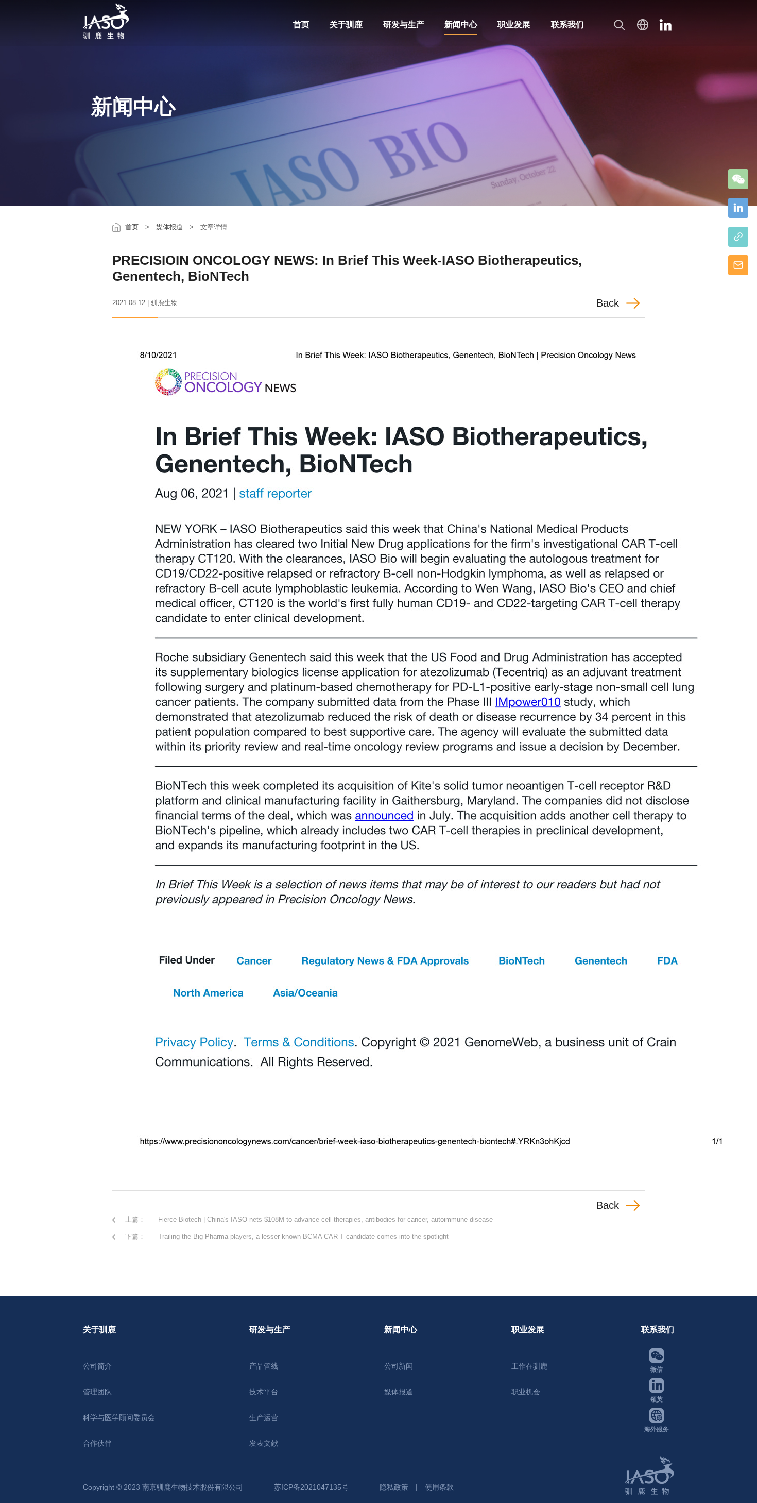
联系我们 (567, 24)
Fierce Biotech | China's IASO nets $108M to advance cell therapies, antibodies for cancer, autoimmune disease (325, 1219)
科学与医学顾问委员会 (119, 1417)
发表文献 (263, 1443)
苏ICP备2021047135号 (311, 1487)
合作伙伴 (97, 1443)
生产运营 (263, 1417)
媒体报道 (169, 227)
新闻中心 (460, 24)
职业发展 (513, 24)
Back (607, 303)
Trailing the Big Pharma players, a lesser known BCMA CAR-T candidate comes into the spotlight (303, 1236)
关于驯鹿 (346, 24)
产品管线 (263, 1366)
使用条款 (439, 1487)
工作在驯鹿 (529, 1366)
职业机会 (525, 1392)
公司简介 (97, 1366)
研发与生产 (403, 24)
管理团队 (97, 1392)
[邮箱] (738, 265)
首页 (301, 24)
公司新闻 (398, 1366)
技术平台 (263, 1392)
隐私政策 (394, 1487)
